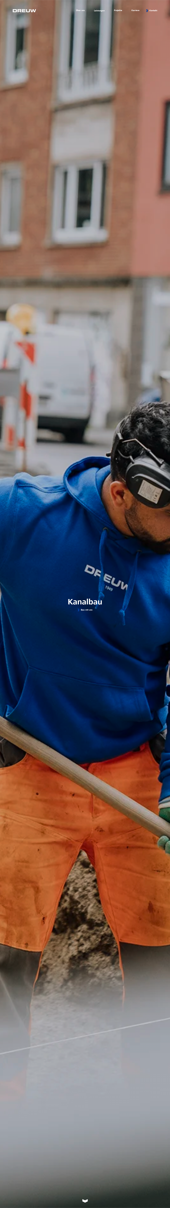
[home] (24, 11)
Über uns (80, 10)
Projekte (118, 10)
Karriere (135, 10)
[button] (99, 11)
